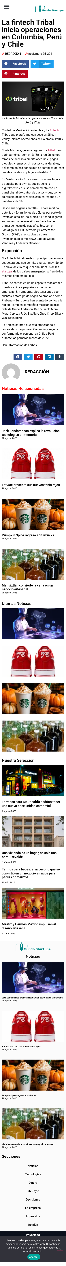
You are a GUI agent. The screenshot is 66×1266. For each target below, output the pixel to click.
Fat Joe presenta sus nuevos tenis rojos (31, 485)
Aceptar (34, 1256)
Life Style (33, 1191)
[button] (6, 6)
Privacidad (33, 1235)
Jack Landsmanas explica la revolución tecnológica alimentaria (31, 433)
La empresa (33, 1208)
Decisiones (33, 1199)
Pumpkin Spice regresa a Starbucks (28, 535)
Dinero (33, 1182)
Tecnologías (33, 1174)
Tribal (51, 150)
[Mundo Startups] (49, 8)
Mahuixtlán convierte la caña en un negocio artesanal (27, 587)
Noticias (33, 1166)
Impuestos (33, 1216)
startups (7, 271)
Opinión (33, 1224)
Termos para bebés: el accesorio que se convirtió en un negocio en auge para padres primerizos (31, 873)
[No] (60, 1248)
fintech (54, 130)
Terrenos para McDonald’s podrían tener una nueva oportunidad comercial (31, 804)
